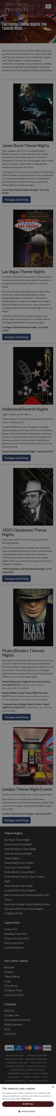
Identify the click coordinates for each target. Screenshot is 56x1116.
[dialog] (28, 558)
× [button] (53, 1087)
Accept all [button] (28, 1104)
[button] (28, 1111)
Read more (26, 1099)
